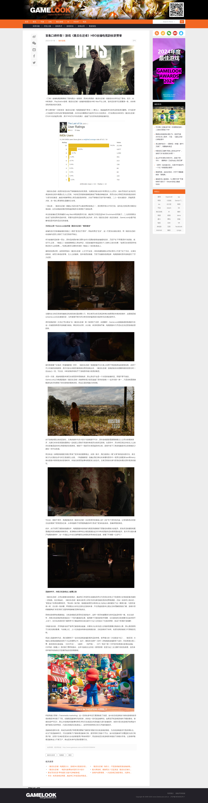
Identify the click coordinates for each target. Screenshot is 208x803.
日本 (169, 223)
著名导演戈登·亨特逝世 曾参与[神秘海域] (64, 772)
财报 (169, 215)
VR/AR (76, 22)
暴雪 (159, 197)
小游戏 (169, 200)
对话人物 (47, 26)
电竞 (84, 22)
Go (182, 21)
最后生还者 (51, 755)
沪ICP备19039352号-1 (177, 797)
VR (179, 223)
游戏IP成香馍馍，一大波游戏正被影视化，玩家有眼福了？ (112, 772)
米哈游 (159, 226)
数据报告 (92, 26)
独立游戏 (59, 22)
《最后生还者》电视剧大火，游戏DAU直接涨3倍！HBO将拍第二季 (68, 766)
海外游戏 (61, 41)
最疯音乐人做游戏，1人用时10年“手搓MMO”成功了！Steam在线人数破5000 (169, 181)
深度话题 (36, 26)
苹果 (159, 200)
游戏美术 (58, 26)
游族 (178, 219)
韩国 (159, 215)
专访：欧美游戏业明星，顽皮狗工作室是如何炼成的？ (68, 776)
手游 (42, 22)
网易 (178, 204)
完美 (169, 226)
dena (179, 215)
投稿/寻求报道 (180, 793)
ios (159, 204)
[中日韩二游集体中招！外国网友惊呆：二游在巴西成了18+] (169, 117)
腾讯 (169, 219)
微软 (178, 212)
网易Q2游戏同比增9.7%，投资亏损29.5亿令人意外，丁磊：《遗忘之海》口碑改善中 (169, 136)
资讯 (34, 22)
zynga (179, 230)
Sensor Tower (179, 200)
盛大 (159, 219)
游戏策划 (70, 26)
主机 (50, 22)
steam (169, 208)
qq (179, 197)
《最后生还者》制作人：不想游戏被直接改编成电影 (112, 766)
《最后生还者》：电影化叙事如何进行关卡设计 (66, 769)
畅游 (169, 230)
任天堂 (169, 204)
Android (159, 230)
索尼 (70, 755)
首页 (26, 22)
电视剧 (61, 755)
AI (68, 22)
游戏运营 (81, 26)
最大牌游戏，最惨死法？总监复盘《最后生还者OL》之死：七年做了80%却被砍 (112, 769)
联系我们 (170, 793)
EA (179, 208)
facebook (179, 226)
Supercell (169, 197)
